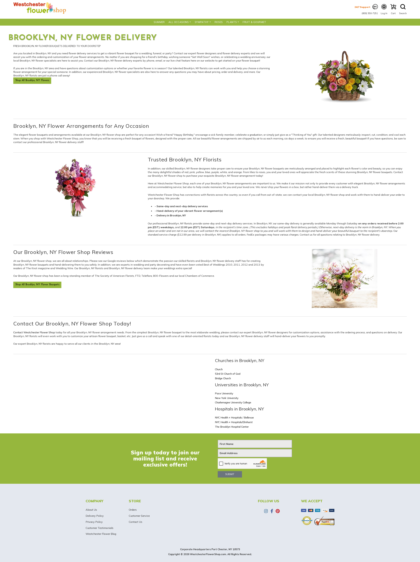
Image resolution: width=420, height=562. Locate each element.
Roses (219, 22)
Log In (384, 13)
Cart (393, 13)
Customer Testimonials (99, 528)
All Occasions (178, 22)
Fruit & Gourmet (254, 22)
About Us (91, 509)
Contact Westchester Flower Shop (34, 332)
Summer (159, 22)
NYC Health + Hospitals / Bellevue (234, 417)
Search (403, 13)
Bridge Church (223, 378)
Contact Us (135, 521)
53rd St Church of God (227, 373)
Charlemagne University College (233, 402)
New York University (226, 398)
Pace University (224, 393)
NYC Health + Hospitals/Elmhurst (234, 422)
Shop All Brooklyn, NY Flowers (32, 80)
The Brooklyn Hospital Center (232, 426)
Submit (229, 474)
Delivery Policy (95, 515)
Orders (133, 509)
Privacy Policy (94, 521)
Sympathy (202, 22)
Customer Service (139, 515)
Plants (232, 22)
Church (219, 369)
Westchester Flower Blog (101, 533)
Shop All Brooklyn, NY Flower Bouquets (37, 284)
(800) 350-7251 (370, 13)
